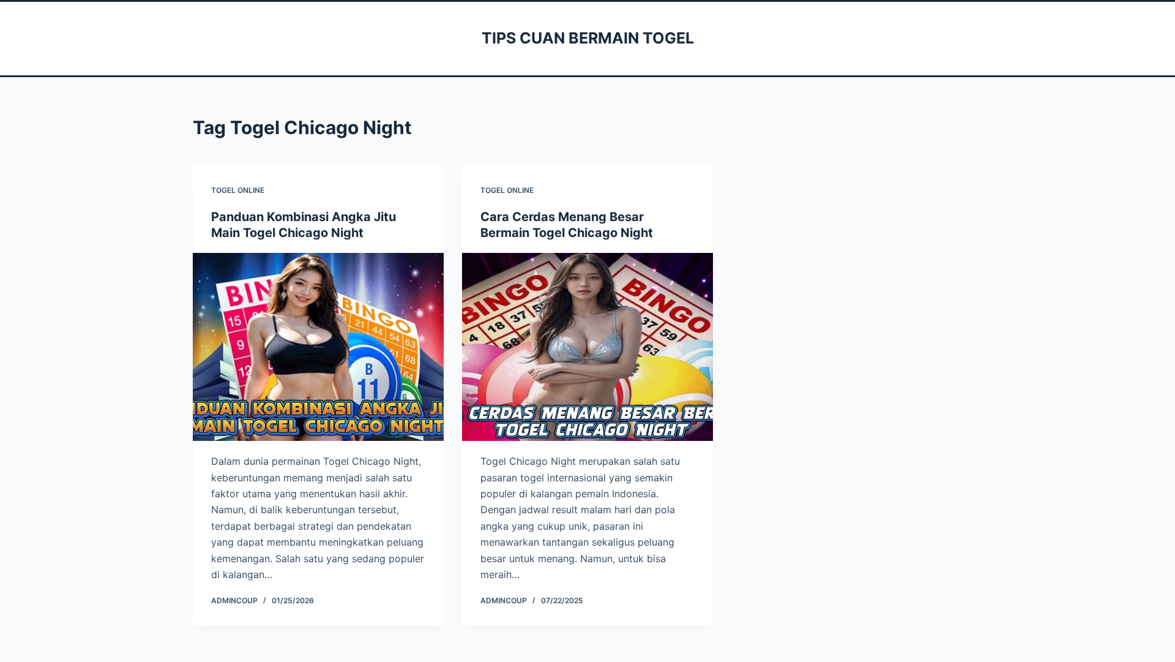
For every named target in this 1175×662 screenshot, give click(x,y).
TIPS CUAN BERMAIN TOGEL (588, 38)
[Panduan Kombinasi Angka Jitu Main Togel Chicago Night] (318, 347)
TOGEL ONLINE (237, 190)
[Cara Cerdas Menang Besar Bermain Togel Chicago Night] (587, 347)
